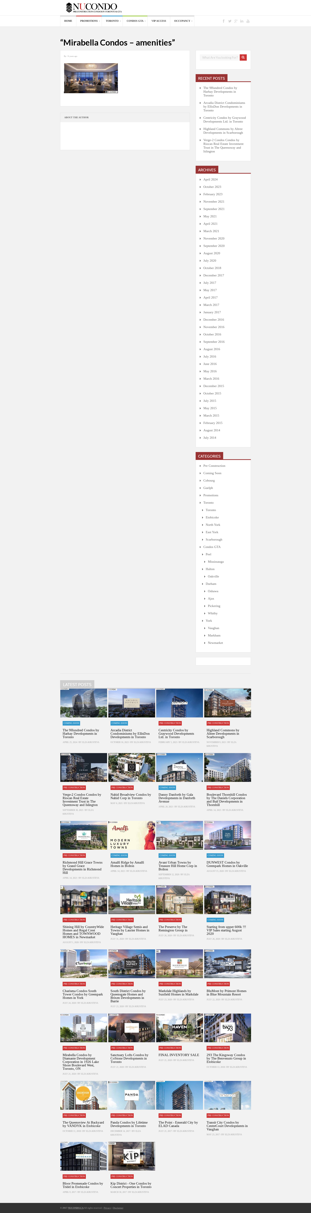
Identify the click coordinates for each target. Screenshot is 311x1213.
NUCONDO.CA (76, 1208)
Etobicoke (212, 517)
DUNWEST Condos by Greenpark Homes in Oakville (227, 864)
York (209, 620)
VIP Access (159, 21)
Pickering (214, 606)
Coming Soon (212, 473)
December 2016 (213, 319)
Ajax (211, 598)
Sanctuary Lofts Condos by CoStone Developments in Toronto (129, 1058)
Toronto (112, 21)
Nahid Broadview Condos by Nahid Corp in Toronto (131, 796)
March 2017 (211, 305)
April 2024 (210, 179)
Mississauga (216, 561)
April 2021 (210, 223)
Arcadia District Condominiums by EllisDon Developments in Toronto (224, 106)
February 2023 (212, 194)
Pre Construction (214, 465)
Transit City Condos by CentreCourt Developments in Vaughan (227, 1126)
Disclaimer (118, 1208)
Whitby (213, 613)
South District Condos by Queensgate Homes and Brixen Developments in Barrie (128, 996)
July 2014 (209, 437)
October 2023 (212, 187)
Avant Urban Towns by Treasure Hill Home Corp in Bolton (178, 865)
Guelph (208, 488)
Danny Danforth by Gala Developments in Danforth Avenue (177, 798)
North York (213, 525)
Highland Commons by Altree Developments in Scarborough (223, 130)
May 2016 (210, 371)
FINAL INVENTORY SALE (179, 1055)
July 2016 (209, 356)
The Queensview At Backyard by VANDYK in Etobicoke (83, 1124)
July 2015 (209, 401)
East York (212, 532)
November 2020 (213, 238)
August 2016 (211, 349)
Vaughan (213, 628)
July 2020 (209, 260)
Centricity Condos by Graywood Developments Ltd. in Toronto (224, 119)
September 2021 (214, 209)
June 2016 (210, 364)
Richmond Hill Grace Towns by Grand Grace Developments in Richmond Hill (82, 867)
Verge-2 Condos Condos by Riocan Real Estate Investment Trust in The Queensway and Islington (223, 145)
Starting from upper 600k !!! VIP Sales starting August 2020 (226, 930)
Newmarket (215, 643)
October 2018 (212, 268)
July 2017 (209, 282)
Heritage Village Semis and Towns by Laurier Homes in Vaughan (130, 930)
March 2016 (211, 378)
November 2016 (213, 327)
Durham (211, 584)
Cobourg (209, 480)
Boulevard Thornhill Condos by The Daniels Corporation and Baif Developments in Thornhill (227, 800)
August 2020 (211, 253)
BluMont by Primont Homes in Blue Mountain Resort (226, 992)
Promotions (89, 21)
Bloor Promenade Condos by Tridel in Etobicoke (83, 1185)
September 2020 (214, 246)
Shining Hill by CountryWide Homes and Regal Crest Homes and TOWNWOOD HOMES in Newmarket (83, 932)
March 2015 (211, 415)
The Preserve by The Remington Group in (173, 928)
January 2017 (212, 312)
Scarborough (214, 539)
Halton (210, 569)
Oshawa (213, 591)
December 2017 (213, 275)
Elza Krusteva (90, 742)
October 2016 (212, 334)
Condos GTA (135, 21)
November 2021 (213, 201)
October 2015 (212, 393)
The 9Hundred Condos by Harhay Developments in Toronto (220, 91)
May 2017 (210, 290)
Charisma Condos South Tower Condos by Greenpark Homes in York (83, 994)
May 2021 (210, 216)
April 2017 (210, 297)
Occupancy (182, 21)
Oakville (213, 576)
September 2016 (214, 342)
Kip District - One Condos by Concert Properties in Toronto (131, 1185)
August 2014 (211, 430)
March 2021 (211, 231)
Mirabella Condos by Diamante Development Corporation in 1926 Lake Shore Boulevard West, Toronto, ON (81, 1061)
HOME (68, 21)
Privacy (107, 1208)
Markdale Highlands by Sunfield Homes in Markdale (178, 992)
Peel (208, 554)
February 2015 (212, 423)
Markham (214, 635)
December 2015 (213, 386)
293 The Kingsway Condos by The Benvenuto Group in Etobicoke (226, 1058)
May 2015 (210, 408)
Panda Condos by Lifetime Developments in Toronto (129, 1124)
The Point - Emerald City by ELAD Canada (178, 1124)
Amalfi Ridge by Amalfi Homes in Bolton (127, 864)
